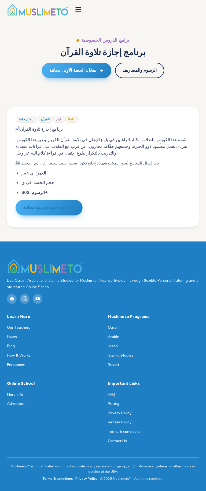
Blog (11, 346)
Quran (113, 327)
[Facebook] (12, 299)
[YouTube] (37, 299)
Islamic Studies (120, 355)
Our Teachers (18, 327)
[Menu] (78, 10)
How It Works (19, 355)
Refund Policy (119, 422)
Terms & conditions (124, 431)
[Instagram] (25, 299)
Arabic (113, 336)
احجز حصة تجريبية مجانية (45, 207)
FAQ (111, 394)
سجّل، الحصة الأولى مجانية (72, 70)
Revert (113, 364)
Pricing (113, 403)
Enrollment (16, 364)
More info (15, 394)
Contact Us (117, 441)
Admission (15, 403)
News (12, 336)
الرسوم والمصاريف (140, 70)
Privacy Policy (119, 413)
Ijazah (113, 346)
